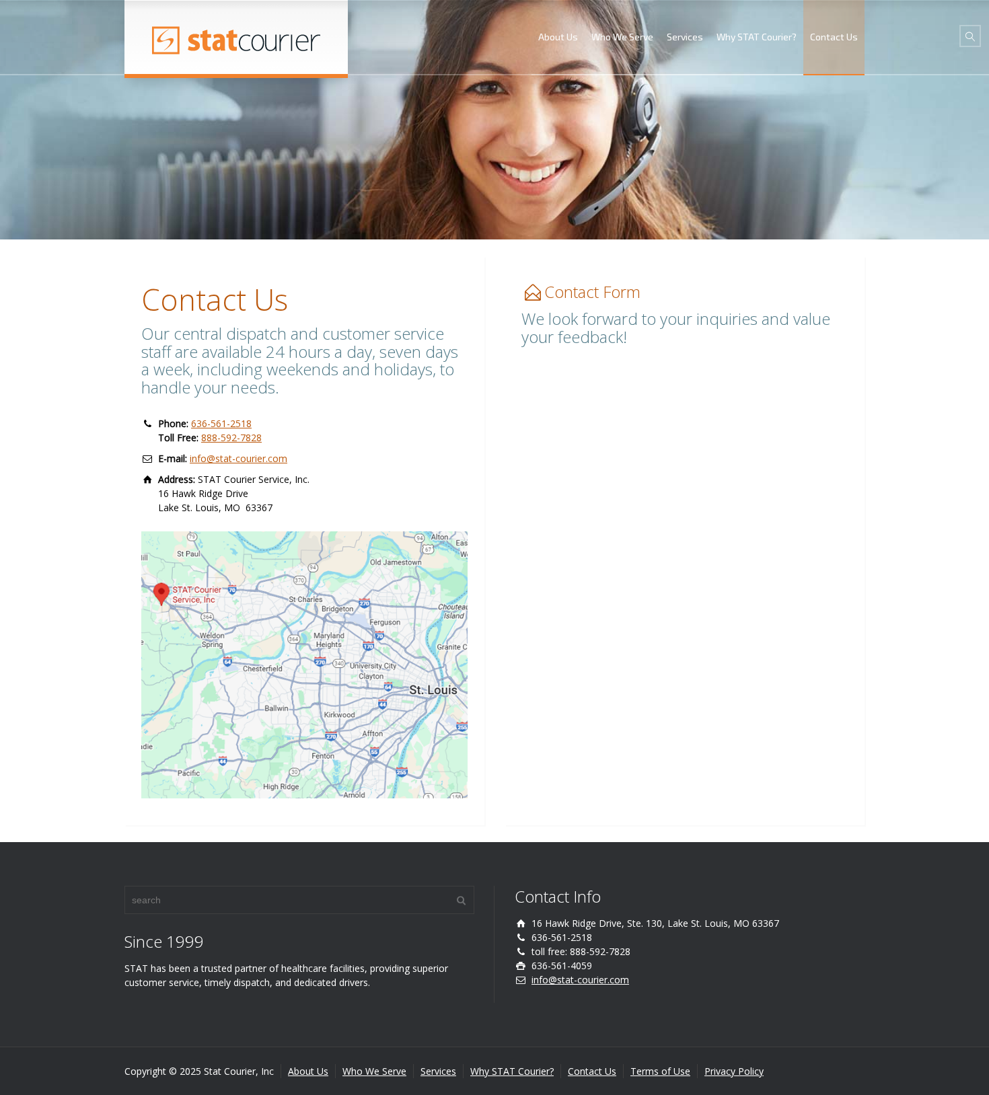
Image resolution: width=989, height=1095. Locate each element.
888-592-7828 (231, 437)
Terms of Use (660, 1071)
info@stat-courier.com (238, 458)
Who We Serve (622, 36)
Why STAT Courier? (757, 36)
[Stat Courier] (236, 37)
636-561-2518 (221, 423)
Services (685, 36)
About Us (558, 36)
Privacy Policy (734, 1071)
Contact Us (834, 36)
